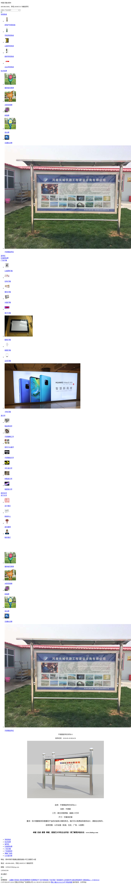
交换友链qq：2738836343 (90, 880)
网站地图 (69, 882)
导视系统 (4, 14)
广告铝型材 (8, 851)
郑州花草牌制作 (25, 880)
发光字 (3, 415)
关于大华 (4, 495)
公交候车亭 (67, 880)
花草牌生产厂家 (36, 880)
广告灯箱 (4, 260)
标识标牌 (4, 71)
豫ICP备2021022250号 (58, 882)
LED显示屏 (8, 855)
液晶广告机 (8, 853)
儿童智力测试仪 (14, 880)
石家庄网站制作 (76, 880)
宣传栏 (3, 256)
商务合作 (4, 493)
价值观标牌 (4, 258)
